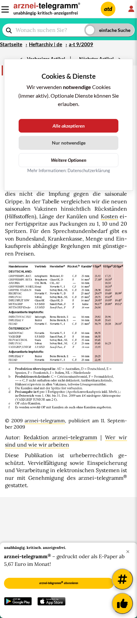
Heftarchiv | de (45, 44)
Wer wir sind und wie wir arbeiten (66, 441)
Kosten (109, 216)
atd (108, 8)
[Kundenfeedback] (122, 603)
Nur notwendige (68, 143)
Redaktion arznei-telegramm (60, 437)
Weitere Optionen (68, 160)
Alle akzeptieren (69, 126)
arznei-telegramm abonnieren (58, 583)
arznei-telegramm (45, 421)
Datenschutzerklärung (89, 170)
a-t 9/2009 (81, 44)
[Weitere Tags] (122, 579)
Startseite (11, 44)
